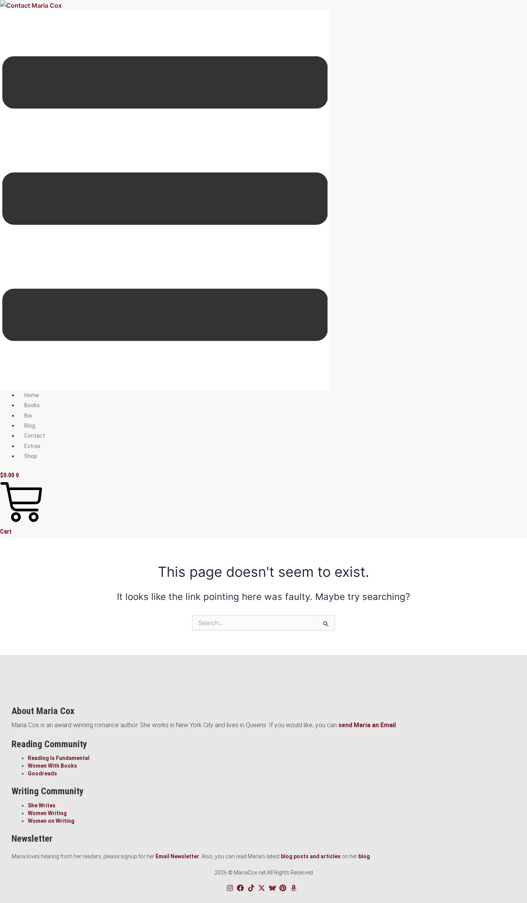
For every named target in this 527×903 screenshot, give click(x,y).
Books (32, 405)
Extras (32, 446)
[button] (165, 200)
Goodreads (42, 773)
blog (364, 856)
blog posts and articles (311, 856)
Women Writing (47, 813)
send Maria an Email (367, 725)
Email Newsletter (177, 856)
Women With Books (52, 766)
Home (31, 395)
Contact (34, 436)
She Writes (42, 805)
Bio (28, 416)
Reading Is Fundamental (59, 758)
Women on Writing (51, 821)
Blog (29, 426)
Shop (30, 456)
